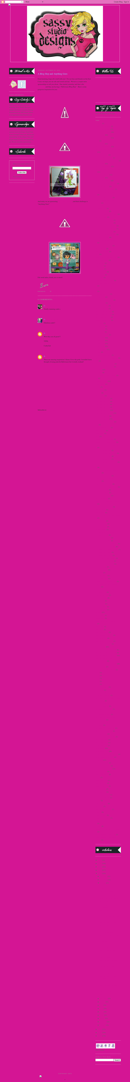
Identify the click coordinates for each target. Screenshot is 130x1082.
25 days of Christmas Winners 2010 (107, 192)
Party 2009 (99, 572)
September (104, 998)
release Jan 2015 (101, 609)
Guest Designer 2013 (102, 410)
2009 (100, 1036)
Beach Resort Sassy (102, 251)
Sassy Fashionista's (101, 632)
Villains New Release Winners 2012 (107, 821)
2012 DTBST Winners (103, 132)
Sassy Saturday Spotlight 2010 (106, 652)
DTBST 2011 (100, 343)
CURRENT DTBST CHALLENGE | (78, 64)
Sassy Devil (99, 629)
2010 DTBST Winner (102, 129)
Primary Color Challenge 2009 (106, 581)
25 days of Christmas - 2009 (105, 189)
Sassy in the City (101, 638)
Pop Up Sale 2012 (101, 578)
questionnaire (100, 604)
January (103, 1025)
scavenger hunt (100, 667)
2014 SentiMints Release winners (106, 161)
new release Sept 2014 (103, 541)
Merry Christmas (101, 527)
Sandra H (49, 305)
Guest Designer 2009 (102, 398)
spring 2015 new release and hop (106, 754)
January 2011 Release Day (104, 439)
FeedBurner (26, 176)
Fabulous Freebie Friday (108, 901)
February (103, 1022)
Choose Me (99, 277)
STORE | (35, 64)
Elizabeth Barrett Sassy (103, 355)
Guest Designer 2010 (102, 401)
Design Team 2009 (101, 306)
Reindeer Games (101, 606)
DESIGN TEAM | (44, 64)
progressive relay (101, 598)
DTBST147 (103, 929)
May (102, 1012)
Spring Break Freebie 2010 (104, 757)
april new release (101, 217)
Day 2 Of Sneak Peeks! (107, 957)
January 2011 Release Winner (105, 442)
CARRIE (65, 132)
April (102, 1015)
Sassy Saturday (100, 647)
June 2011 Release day (103, 475)
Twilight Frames (101, 815)
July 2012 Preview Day (103, 456)
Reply (46, 312)
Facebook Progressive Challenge (106, 358)
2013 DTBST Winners (103, 138)
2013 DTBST (100, 135)
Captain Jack (99, 263)
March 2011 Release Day (104, 507)
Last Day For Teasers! (107, 954)
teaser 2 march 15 (101, 780)
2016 (100, 860)
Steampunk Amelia (102, 763)
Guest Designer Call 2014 (104, 413)
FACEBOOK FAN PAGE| (98, 64)
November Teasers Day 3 (103, 555)
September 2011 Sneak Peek (105, 728)
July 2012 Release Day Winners (106, 462)
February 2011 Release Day (104, 364)
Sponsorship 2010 (101, 739)
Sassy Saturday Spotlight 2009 (106, 650)
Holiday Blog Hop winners (104, 422)
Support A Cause (101, 771)
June (102, 1008)
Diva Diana (99, 323)
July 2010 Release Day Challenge (107, 445)
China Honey (100, 275)
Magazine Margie (101, 498)
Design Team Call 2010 (103, 314)
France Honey (100, 384)
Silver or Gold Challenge (104, 731)
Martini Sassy (100, 512)
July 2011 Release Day (103, 450)
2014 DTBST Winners (103, 146)
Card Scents (99, 266)
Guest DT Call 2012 (102, 416)
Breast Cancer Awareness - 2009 (106, 257)
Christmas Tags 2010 (102, 294)
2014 (97, 141)
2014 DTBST (100, 144)
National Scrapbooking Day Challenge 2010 (105, 533)
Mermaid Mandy (101, 524)
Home (65, 405)
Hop (96, 424)
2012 (100, 873)
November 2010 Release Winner (106, 543)
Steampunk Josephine (102, 766)
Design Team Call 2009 (103, 311)
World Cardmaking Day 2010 (105, 834)
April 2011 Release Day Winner (106, 214)
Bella (97, 254)
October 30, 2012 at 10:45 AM (63, 306)
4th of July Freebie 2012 (103, 197)
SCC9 (97, 684)
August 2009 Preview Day (104, 220)
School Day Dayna (101, 687)
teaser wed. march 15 (102, 797)
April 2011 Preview (102, 211)
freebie (97, 387)
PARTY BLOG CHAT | (70, 67)
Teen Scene (99, 806)
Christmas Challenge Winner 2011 (107, 283)
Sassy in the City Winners (104, 641)
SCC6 (97, 675)
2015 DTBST (100, 163)
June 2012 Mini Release (103, 484)
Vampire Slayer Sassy (102, 818)
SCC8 (97, 681)
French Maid (99, 390)
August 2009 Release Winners (105, 226)
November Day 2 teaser (103, 552)
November (104, 879)
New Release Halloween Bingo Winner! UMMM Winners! (110, 917)
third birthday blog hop (103, 809)
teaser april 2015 (101, 783)
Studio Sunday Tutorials (103, 769)
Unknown (49, 356)
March (102, 1018)
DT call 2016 (99, 332)
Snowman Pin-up (101, 734)
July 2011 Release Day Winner (106, 453)
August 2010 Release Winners (105, 228)
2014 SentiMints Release (104, 158)
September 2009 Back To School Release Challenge (106, 694)
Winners (98, 826)
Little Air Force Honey (103, 495)
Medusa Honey (100, 521)
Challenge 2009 (101, 272)
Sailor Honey (99, 615)
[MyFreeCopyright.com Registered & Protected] (65, 1076)
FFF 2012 (98, 369)
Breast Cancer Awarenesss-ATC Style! (109, 946)
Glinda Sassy (99, 396)
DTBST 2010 (100, 340)
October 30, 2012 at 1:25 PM (60, 319)
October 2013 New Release (104, 564)
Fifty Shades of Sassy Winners (105, 375)
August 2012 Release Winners (105, 234)
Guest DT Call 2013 (102, 419)
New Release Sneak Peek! (108, 969)
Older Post (88, 405)
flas (96, 378)
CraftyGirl (50, 333)
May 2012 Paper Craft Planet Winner (108, 515)
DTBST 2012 (100, 346)
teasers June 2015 (101, 803)
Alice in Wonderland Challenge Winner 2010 (106, 207)
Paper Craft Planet (101, 570)
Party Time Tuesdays (65, 201)
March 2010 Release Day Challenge (107, 501)
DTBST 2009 (100, 338)
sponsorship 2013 (101, 745)
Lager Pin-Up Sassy (102, 492)
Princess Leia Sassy (102, 595)
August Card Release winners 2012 (107, 240)
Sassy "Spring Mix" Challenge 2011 (107, 621)
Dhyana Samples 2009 (103, 320)
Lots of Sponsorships (107, 932)
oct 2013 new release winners (105, 558)
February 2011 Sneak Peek (104, 366)
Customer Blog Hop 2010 (104, 300)
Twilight (98, 812)
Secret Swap (99, 690)
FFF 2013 (98, 372)
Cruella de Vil (100, 297)
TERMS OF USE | (25, 64)
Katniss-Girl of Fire (102, 490)
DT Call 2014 (100, 329)
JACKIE (64, 163)
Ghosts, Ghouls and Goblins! (109, 898)
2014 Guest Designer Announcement (108, 149)
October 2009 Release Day (104, 561)
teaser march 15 (100, 792)
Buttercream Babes (101, 260)
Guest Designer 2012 (102, 407)
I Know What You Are (102, 427)
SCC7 (97, 678)
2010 (100, 1032)
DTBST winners (100, 349)
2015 (100, 863)
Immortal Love (100, 430)
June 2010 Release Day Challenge (107, 465)
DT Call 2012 (100, 326)
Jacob (97, 436)
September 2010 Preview (103, 709)
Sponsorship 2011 (101, 742)
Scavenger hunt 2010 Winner (105, 669)
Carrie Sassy (99, 269)
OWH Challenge (101, 567)
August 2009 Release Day (104, 223)
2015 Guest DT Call (102, 175)
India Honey (99, 433)
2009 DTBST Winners (103, 126)
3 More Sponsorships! (107, 891)
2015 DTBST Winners (103, 166)
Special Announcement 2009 (105, 737)
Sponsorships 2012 (102, 751)
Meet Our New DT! (106, 994)
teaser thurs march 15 (102, 795)
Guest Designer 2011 (102, 404)
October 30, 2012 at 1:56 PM (64, 333)
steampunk (99, 760)
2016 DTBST (100, 177)
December (103, 876)
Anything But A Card (107, 966)
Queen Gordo (100, 601)
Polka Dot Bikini (101, 575)
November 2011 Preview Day (105, 546)
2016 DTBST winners (102, 180)
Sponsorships (100, 748)
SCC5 (97, 672)
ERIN (65, 208)
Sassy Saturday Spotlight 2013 (106, 664)
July (101, 1005)
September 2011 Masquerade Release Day (105, 718)
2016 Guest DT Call (102, 186)
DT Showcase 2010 (102, 335)
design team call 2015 (103, 317)
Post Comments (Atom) (55, 410)
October (103, 883)
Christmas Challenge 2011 (104, 280)
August (102, 1002)
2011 (100, 1029)
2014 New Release (101, 155)
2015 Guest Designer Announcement (108, 169)
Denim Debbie (100, 303)
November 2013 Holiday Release (106, 549)
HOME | (16, 64)
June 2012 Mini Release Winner (106, 487)
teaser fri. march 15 (101, 786)
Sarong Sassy (99, 618)
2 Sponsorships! (105, 973)
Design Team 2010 (101, 308)
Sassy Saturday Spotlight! (108, 895)
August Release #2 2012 (103, 245)
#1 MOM (98, 123)
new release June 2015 (103, 538)
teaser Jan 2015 (100, 789)
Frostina (98, 393)
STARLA (65, 239)
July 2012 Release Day (103, 459)
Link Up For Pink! (106, 991)
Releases (98, 612)
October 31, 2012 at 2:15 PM (63, 356)
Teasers (97, 800)
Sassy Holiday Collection (104, 635)
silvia (48, 319)
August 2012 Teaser (102, 237)
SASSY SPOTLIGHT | (58, 64)
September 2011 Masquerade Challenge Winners (105, 713)
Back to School (100, 248)
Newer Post (41, 405)
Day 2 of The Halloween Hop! (110, 935)
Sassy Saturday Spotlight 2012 (106, 655)
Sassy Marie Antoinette (103, 644)
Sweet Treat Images (102, 774)
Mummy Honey (100, 529)
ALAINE (65, 94)
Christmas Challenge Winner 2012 (107, 289)
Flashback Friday (101, 381)
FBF (96, 361)
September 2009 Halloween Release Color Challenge (107, 704)
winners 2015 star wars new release (107, 829)
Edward (98, 352)
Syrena (97, 777)
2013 (100, 870)
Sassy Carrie (99, 626)
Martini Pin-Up (100, 509)
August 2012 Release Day (104, 231)
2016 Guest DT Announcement (106, 183)
